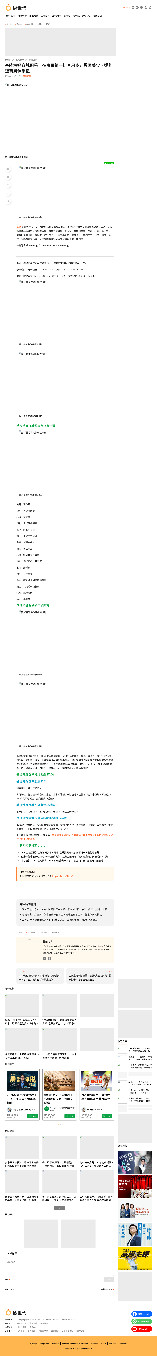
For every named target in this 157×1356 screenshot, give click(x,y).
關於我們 (113, 1343)
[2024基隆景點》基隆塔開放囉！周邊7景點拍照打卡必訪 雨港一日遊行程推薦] (59, 1005)
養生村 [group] (9, 24)
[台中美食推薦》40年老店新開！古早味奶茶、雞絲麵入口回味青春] (97, 1147)
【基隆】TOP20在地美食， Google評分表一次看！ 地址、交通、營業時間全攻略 (62, 860)
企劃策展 (98, 15)
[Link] (44, 958)
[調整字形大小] (8, 201)
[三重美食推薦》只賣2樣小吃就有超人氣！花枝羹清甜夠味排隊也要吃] (97, 1181)
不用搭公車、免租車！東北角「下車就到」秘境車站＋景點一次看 (140, 1058)
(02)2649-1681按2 (51, 1319)
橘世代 (8, 59)
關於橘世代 (21, 1323)
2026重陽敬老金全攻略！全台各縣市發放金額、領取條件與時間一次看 (140, 1049)
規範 (7, 1279)
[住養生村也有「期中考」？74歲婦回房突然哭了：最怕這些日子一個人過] (122, 1092)
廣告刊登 (33, 1323)
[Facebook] (49, 958)
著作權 (74, 1343)
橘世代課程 (21, 1327)
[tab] (58, 1124)
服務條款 (66, 1343)
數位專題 (86, 15)
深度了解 (32, 1116)
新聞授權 (55, 1343)
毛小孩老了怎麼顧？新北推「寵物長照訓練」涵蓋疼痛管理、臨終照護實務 (140, 1066)
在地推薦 (33, 15)
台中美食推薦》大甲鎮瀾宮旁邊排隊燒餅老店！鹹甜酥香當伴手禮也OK (22, 1164)
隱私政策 (80, 1331)
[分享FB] (8, 169)
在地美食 (31, 932)
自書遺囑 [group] (30, 24)
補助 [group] (40, 24)
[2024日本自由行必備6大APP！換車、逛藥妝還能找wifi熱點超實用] (22, 1005)
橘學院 (76, 15)
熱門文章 (122, 1041)
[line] (137, 7)
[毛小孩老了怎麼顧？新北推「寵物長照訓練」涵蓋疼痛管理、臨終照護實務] (122, 1067)
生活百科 (45, 15)
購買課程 (125, 7)
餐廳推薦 (55, 932)
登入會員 (31, 1331)
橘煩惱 (67, 15)
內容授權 (44, 1323)
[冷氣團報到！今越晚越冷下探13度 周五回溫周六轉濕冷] (22, 1039)
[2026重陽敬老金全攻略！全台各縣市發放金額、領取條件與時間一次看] (122, 1050)
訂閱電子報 (43, 1331)
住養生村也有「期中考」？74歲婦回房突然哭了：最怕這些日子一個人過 (140, 1091)
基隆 (21, 932)
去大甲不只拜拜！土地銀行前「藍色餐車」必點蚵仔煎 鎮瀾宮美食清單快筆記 (59, 1164)
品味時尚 (56, 15)
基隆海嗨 (27, 76)
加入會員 (20, 1331)
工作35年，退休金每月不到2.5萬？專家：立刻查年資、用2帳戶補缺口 (139, 1083)
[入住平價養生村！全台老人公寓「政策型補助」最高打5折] (122, 1100)
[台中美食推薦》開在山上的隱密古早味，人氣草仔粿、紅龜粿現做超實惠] (22, 1181)
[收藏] (8, 193)
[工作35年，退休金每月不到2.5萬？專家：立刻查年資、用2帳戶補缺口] (122, 1084)
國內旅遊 (43, 932)
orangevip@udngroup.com (28, 1319)
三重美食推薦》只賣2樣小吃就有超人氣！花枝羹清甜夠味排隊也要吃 (96, 1198)
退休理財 (10, 15)
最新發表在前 (106, 1289)
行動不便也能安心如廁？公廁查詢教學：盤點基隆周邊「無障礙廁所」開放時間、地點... (65, 856)
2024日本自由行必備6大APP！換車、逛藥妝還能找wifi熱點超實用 (21, 1021)
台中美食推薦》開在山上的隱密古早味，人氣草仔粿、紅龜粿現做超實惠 (22, 1198)
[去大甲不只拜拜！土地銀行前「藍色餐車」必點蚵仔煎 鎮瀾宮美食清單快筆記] (59, 1147)
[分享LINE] (8, 177)
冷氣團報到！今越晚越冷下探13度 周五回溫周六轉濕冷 (22, 1056)
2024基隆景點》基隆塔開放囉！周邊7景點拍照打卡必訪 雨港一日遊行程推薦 (60, 852)
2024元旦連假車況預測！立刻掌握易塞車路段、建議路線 (59, 1056)
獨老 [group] (48, 24)
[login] (146, 7)
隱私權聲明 (83, 1343)
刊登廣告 (33, 1343)
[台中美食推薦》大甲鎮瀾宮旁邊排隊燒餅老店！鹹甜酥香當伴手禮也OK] (22, 1147)
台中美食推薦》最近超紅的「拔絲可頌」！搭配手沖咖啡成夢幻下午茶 (59, 1198)
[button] (150, 7)
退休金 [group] (19, 24)
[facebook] (133, 7)
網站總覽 (123, 1343)
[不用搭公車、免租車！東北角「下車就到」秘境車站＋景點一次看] (122, 1058)
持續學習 (22, 15)
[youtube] (141, 7)
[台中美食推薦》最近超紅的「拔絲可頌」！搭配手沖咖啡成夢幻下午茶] (59, 1181)
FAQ (42, 1343)
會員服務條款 (67, 1331)
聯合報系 (94, 1343)
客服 (47, 1343)
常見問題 (55, 1331)
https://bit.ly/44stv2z (63, 876)
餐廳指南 (33, 59)
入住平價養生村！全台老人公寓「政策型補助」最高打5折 (140, 1099)
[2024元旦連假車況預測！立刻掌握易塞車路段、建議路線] (59, 1039)
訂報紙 (103, 1343)
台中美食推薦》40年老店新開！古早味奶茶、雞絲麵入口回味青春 (97, 1164)
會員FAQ (33, 1327)
